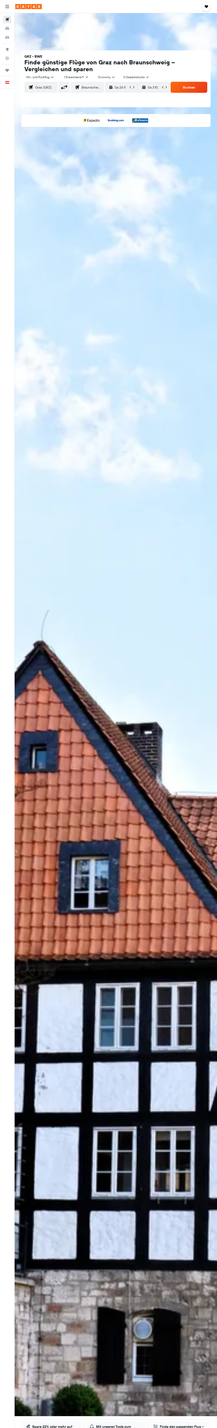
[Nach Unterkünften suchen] (7, 28)
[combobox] (107, 77)
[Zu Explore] (7, 49)
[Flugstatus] (7, 58)
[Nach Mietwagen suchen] (7, 37)
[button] (7, 6)
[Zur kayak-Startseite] (28, 6)
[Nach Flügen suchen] (7, 19)
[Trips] (7, 70)
